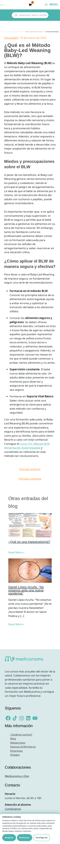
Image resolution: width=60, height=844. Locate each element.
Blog (13, 738)
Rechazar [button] (24, 837)
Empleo (15, 755)
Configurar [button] (42, 837)
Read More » (16, 552)
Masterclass (17, 742)
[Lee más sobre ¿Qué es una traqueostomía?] (30, 525)
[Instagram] (21, 718)
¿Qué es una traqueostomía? (29, 541)
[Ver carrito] (30, 4)
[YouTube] (35, 718)
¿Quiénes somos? (21, 734)
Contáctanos (13, 809)
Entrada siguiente (30, 479)
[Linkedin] (28, 718)
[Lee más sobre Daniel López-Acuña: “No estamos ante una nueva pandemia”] (30, 570)
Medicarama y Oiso (17, 776)
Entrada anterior (30, 469)
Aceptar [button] (9, 837)
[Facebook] (8, 718)
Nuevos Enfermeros (23, 746)
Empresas (16, 751)
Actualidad (11, 38)
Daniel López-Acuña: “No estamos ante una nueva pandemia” (26, 590)
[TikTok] (15, 718)
